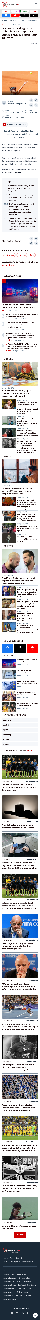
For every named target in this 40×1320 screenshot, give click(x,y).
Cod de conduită (27, 1262)
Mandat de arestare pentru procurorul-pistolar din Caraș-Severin (26, 617)
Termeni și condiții (16, 1258)
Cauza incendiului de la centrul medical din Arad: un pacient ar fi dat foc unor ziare (19, 307)
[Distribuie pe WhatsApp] (31, 105)
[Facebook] (6, 15)
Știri (11, 20)
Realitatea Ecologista (9, 1278)
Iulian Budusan (32, 822)
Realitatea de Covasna (24, 1281)
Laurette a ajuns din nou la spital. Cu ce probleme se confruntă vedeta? (27, 422)
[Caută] (30, 4)
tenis (32, 255)
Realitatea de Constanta (26, 1288)
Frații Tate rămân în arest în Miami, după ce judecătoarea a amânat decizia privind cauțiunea (18, 581)
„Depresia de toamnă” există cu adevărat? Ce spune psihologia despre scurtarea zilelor (17, 491)
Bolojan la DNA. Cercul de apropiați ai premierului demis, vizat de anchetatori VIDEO (27, 628)
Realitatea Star (21, 1274)
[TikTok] (34, 15)
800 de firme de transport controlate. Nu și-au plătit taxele (22, 315)
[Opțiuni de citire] (35, 1315)
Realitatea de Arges (23, 1292)
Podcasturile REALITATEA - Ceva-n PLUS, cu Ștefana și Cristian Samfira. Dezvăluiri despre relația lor (21, 346)
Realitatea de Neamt (25, 1278)
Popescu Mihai (32, 1182)
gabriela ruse (8, 255)
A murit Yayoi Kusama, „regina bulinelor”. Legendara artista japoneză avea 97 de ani (16, 393)
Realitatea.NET (32, 859)
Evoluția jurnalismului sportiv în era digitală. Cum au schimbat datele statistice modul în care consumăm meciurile (22, 209)
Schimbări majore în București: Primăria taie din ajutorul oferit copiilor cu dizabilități (27, 517)
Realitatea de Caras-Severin (27, 1285)
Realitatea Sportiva (17, 103)
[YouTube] (15, 15)
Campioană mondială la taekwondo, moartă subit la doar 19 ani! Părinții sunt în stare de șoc (19, 1188)
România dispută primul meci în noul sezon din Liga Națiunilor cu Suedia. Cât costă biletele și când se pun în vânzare (19, 1149)
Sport (16, 20)
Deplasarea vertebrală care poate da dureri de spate (27, 528)
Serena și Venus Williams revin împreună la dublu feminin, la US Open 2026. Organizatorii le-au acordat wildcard (20, 1028)
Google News (8, 265)
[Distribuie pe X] (36, 105)
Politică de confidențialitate (11, 1262)
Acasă (5, 20)
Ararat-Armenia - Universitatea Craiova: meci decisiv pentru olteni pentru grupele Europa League (18, 1108)
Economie (9, 319)
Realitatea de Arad (8, 1292)
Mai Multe (20, 1235)
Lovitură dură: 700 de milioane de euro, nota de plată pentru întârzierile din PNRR (20, 325)
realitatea (22, 255)
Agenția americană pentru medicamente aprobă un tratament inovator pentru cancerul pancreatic (26, 504)
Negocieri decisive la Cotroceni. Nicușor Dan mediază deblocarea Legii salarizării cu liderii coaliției (20, 335)
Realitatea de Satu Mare (23, 1295)
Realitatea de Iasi (8, 1295)
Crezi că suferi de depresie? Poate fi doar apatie (27, 539)
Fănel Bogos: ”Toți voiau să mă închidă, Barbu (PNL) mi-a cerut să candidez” (27, 605)
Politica (9, 340)
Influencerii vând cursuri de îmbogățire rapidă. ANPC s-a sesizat (27, 433)
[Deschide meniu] (35, 4)
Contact (5, 1258)
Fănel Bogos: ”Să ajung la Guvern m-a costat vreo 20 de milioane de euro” (27, 593)
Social (4, 310)
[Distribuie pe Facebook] (36, 100)
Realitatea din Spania (9, 1299)
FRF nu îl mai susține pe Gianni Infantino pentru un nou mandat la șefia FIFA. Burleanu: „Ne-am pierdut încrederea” (19, 988)
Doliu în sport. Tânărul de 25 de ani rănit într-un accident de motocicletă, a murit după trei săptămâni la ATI (18, 1068)
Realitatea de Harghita (9, 1288)
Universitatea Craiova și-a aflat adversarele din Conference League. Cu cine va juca (21, 188)
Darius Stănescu (32, 781)
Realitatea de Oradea (9, 1285)
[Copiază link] (31, 100)
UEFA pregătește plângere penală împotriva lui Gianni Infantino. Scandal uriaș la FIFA (17, 946)
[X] (24, 15)
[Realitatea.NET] (11, 4)
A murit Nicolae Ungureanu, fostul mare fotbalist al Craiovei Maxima (22, 197)
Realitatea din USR (8, 1281)
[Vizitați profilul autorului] (4, 103)
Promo (8, 351)
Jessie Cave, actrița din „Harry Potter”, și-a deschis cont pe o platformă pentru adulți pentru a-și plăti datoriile (27, 408)
